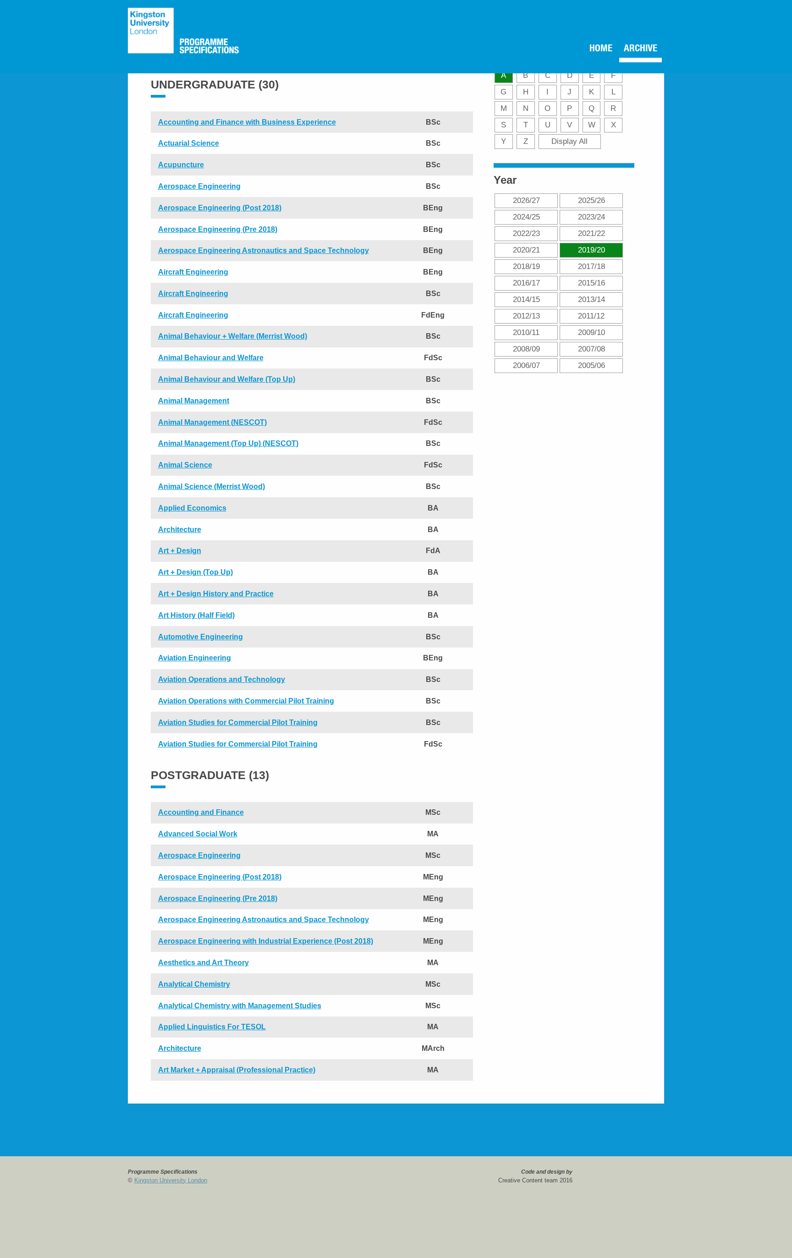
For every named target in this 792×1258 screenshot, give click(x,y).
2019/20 (591, 249)
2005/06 (591, 365)
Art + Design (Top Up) (195, 572)
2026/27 (526, 200)
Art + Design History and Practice (216, 594)
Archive (636, 49)
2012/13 (526, 315)
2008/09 (526, 348)
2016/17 (526, 282)
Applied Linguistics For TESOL (212, 1027)
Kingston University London (170, 1180)
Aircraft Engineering (193, 272)
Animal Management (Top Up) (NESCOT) (228, 443)
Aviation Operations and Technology (221, 679)
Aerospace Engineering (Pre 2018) (217, 229)
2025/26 (591, 200)
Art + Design (179, 551)
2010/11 (526, 332)
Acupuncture (181, 165)
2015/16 (591, 282)
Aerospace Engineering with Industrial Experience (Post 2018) (265, 941)
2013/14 (591, 299)
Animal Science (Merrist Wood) (211, 486)
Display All (569, 141)
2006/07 (526, 365)
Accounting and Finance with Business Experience (247, 122)
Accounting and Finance (201, 812)
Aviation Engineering (194, 658)
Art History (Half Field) (196, 615)
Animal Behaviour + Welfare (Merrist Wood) (232, 336)
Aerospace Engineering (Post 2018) (219, 208)
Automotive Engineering (200, 637)
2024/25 (526, 216)
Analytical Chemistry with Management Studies (239, 1006)
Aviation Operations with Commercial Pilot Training (246, 701)
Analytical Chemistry (194, 984)
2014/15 (526, 299)
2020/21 (526, 249)
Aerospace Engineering (199, 186)
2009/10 (591, 332)
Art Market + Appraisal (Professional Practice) (236, 1070)
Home (588, 49)
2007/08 (591, 348)
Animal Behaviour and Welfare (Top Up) (226, 379)
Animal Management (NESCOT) (212, 422)
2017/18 (591, 266)
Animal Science (185, 465)
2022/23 (526, 233)
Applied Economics (192, 508)
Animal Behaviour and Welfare (211, 358)
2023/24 (591, 216)
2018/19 (526, 266)
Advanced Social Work (197, 834)
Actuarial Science (188, 143)
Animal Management (193, 401)
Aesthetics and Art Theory (203, 963)
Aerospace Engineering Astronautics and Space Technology (263, 250)
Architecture (179, 529)
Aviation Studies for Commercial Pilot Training (238, 722)
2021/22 (591, 233)
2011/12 (591, 315)
